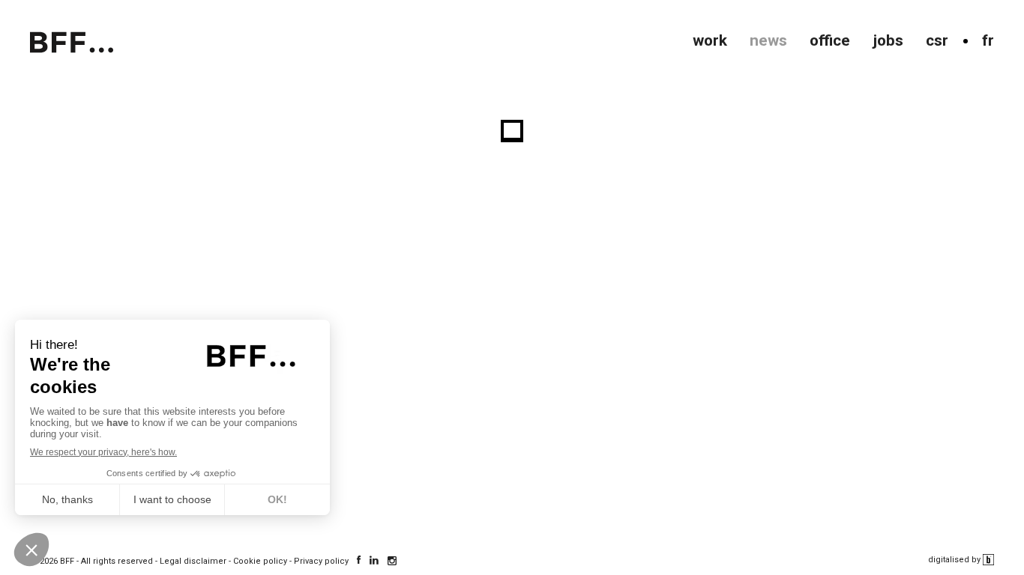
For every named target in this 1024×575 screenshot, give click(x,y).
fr (988, 40)
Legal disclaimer (193, 561)
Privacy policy (321, 561)
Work (710, 40)
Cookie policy (260, 561)
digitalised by (955, 560)
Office (830, 40)
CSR (937, 40)
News (768, 40)
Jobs (888, 40)
